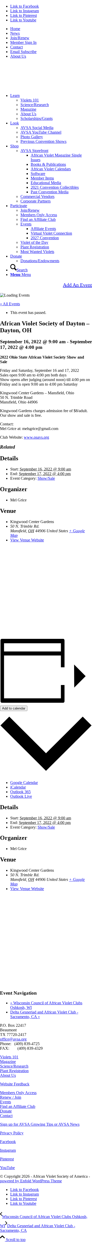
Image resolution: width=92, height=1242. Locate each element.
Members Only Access (38, 215)
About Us (18, 56)
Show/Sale (46, 478)
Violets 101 (29, 100)
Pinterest (7, 1159)
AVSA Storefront (34, 150)
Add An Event (77, 285)
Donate (6, 1111)
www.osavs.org (36, 437)
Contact (16, 47)
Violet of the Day (34, 242)
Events (25, 224)
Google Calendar (24, 782)
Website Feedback (14, 1084)
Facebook (8, 1141)
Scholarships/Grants (36, 118)
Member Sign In (23, 42)
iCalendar (18, 787)
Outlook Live (21, 796)
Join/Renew (19, 38)
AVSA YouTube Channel (40, 132)
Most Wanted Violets (37, 251)
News (15, 33)
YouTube (7, 1167)
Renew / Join (10, 1097)
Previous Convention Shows (43, 141)
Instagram (8, 1150)
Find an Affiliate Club (38, 219)
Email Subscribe (23, 51)
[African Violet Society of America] (38, 87)
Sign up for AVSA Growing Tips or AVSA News (39, 1124)
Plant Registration (34, 247)
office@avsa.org (13, 1039)
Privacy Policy (12, 1133)
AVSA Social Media (36, 127)
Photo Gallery (31, 137)
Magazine (28, 109)
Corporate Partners (35, 201)
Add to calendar (13, 708)
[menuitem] (51, 29)
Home (15, 29)
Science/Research (34, 105)
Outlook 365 (20, 792)
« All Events (10, 304)
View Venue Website (27, 540)
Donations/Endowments (39, 261)
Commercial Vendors (37, 196)
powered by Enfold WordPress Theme (31, 1181)
